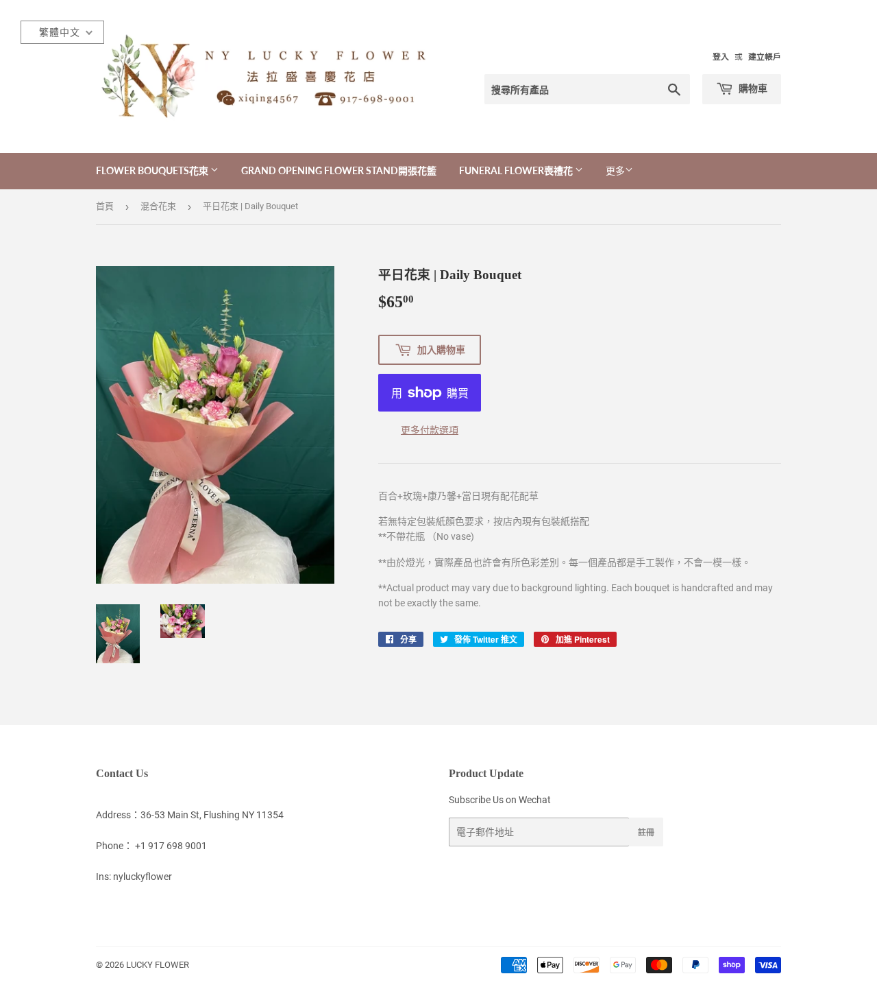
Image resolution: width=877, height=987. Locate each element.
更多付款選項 (429, 430)
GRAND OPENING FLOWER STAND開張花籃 (338, 170)
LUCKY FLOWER (157, 965)
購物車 (752, 88)
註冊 (646, 832)
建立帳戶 (764, 57)
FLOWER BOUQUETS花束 (153, 170)
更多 (615, 170)
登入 (721, 57)
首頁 (105, 206)
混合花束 (158, 206)
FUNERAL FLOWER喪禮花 (517, 170)
